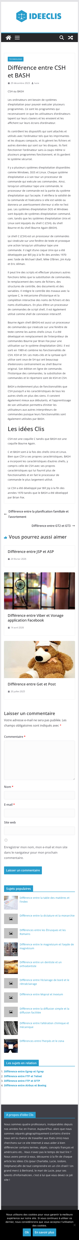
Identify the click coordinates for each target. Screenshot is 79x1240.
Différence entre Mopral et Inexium (41, 994)
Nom (8, 787)
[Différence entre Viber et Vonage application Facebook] (39, 575)
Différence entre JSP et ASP (31, 551)
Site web (10, 822)
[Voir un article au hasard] (70, 37)
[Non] (74, 1225)
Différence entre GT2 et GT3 (51, 526)
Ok (27, 1232)
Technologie (15, 59)
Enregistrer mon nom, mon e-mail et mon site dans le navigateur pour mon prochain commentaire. (35, 852)
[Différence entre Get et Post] (39, 644)
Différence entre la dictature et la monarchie (47, 915)
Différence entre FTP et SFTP (22, 1080)
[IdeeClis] (8, 37)
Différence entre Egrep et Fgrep (24, 1071)
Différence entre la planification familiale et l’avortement (38, 514)
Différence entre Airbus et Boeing (25, 1085)
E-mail (9, 805)
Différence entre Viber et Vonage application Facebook (35, 618)
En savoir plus (44, 1232)
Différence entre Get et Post (32, 684)
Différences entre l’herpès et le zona (42, 1041)
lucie (36, 83)
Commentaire (15, 737)
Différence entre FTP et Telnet (23, 1076)
